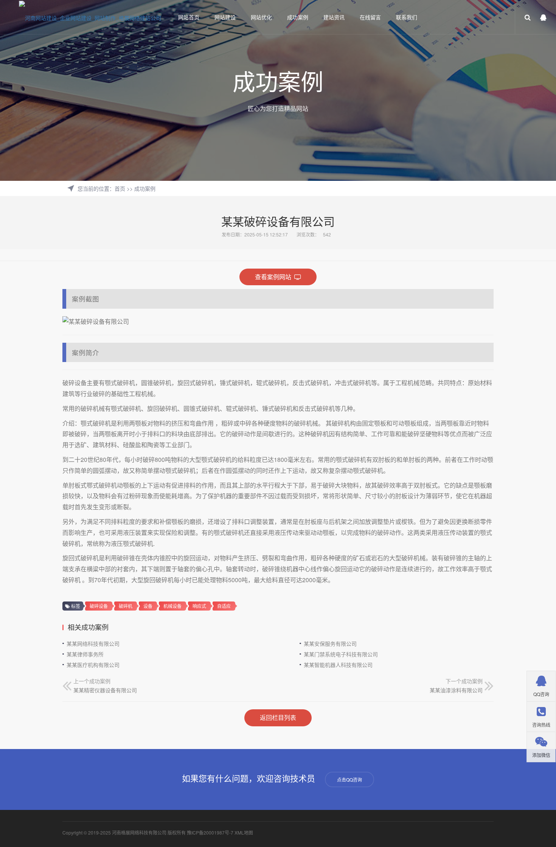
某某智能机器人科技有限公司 (338, 664)
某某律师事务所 (85, 654)
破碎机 (125, 606)
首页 (120, 188)
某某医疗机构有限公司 (93, 664)
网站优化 (261, 17)
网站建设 (225, 17)
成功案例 (297, 17)
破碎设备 (99, 606)
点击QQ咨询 (349, 779)
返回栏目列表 (278, 717)
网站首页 (188, 17)
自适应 (224, 606)
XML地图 (244, 832)
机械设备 (172, 606)
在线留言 (370, 17)
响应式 (199, 606)
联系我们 (406, 17)
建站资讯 (334, 17)
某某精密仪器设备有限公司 (105, 690)
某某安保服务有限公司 (330, 643)
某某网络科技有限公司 (93, 643)
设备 (147, 606)
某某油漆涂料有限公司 (456, 690)
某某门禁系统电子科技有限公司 (341, 654)
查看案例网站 (274, 276)
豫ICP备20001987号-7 (210, 832)
